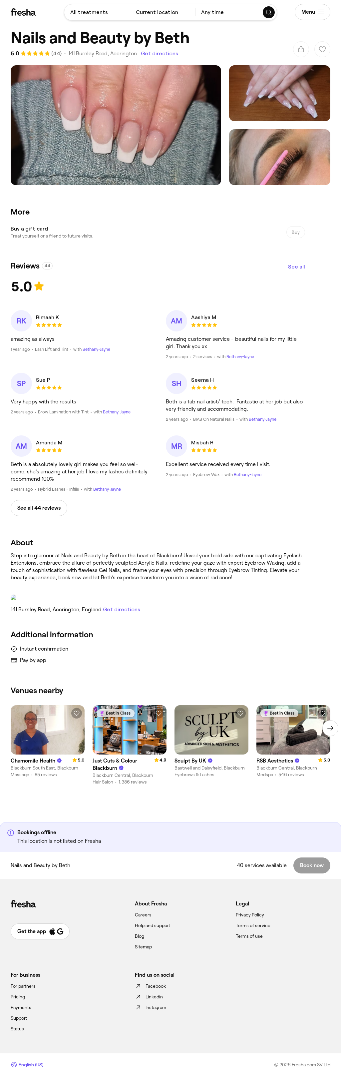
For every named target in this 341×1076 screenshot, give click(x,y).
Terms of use (249, 936)
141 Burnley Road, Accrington (102, 53)
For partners (23, 986)
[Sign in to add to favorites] (76, 713)
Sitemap (143, 946)
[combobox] (97, 12)
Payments (21, 1007)
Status (17, 1028)
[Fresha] (23, 12)
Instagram (156, 1007)
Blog (139, 936)
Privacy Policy (250, 914)
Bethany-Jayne (96, 349)
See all (296, 266)
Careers (143, 914)
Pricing (18, 996)
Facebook (156, 986)
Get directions (159, 53)
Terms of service (253, 925)
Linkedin (154, 996)
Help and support (152, 925)
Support (19, 1018)
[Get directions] (158, 598)
